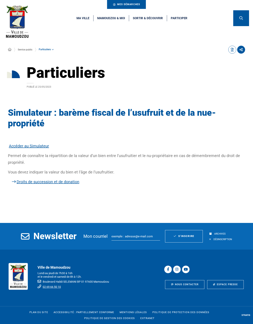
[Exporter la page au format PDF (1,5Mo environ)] (232, 50)
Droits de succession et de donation (48, 181)
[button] (241, 18)
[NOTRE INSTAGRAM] (177, 269)
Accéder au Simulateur (29, 146)
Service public (25, 49)
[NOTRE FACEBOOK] (168, 269)
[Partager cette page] (241, 50)
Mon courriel (95, 236)
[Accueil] (9, 49)
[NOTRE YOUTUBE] (186, 269)
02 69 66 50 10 (52, 286)
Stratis (246, 315)
